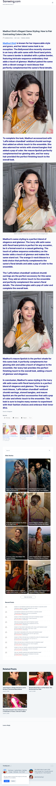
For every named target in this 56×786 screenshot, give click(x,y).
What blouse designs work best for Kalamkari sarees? (26, 622)
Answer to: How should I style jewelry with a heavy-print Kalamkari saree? (30, 627)
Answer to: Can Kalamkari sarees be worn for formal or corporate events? (30, 606)
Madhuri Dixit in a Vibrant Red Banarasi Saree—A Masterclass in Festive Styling (10, 436)
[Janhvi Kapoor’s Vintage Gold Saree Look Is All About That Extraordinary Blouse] (15, 678)
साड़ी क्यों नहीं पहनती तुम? (39, 777)
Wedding (28, 38)
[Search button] (49, 450)
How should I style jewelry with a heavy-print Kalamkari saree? (28, 632)
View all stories (28, 597)
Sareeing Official (19, 609)
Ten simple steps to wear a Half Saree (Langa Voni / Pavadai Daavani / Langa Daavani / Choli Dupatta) (43, 771)
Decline (13, 781)
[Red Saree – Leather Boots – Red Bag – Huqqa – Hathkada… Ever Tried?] (5, 771)
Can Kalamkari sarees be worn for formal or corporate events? (28, 611)
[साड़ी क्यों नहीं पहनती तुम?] (31, 777)
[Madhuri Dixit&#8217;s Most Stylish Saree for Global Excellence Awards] (28, 429)
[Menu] (52, 2)
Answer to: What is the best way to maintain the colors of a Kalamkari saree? (31, 637)
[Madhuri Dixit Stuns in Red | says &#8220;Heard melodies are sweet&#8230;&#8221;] (45, 429)
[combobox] (26, 450)
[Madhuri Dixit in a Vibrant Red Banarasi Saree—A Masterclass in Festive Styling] (11, 429)
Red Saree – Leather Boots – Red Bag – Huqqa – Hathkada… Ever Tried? (17, 771)
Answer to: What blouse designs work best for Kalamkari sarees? (28, 616)
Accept (6, 781)
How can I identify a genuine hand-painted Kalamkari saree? (27, 652)
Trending (23, 38)
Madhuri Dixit (9, 43)
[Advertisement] (28, 15)
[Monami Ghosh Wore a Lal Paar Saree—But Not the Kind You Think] (41, 678)
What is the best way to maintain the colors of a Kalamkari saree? (28, 642)
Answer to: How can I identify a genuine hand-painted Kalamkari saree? (30, 647)
